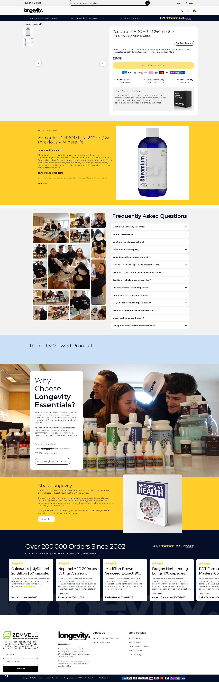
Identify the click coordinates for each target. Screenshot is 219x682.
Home (28, 24)
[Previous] (38, 63)
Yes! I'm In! (20, 669)
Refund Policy (135, 642)
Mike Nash (73, 498)
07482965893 (35, 3)
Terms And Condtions (139, 646)
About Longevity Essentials (105, 638)
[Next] (103, 63)
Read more (42, 183)
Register (189, 3)
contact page (80, 661)
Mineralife (38, 24)
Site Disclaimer (136, 650)
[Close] (36, 633)
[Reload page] (182, 10)
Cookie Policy (135, 654)
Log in (179, 3)
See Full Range (184, 43)
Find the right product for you (53, 461)
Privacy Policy (135, 638)
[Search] (147, 3)
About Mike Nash (101, 642)
